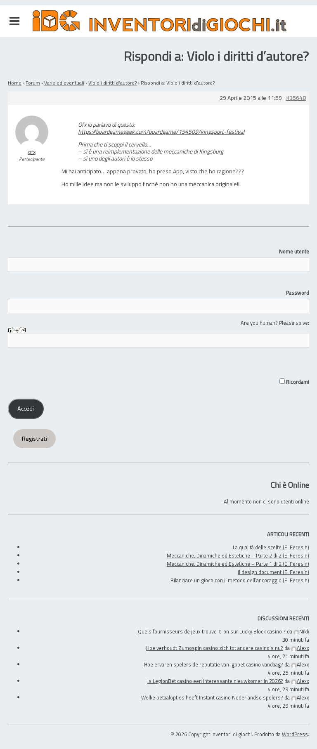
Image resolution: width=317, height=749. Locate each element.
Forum (33, 83)
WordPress (295, 734)
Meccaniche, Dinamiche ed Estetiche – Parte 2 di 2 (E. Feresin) (238, 555)
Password (297, 292)
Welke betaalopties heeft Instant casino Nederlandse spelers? (212, 697)
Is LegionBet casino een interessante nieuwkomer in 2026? (215, 681)
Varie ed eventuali (64, 83)
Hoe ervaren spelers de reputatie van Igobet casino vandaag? (213, 664)
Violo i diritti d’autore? (112, 83)
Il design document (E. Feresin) (273, 572)
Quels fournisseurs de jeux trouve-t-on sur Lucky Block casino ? (212, 631)
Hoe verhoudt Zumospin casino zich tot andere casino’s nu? (214, 648)
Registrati (34, 438)
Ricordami (297, 382)
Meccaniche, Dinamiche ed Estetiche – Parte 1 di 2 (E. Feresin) (238, 564)
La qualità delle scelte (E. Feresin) (271, 547)
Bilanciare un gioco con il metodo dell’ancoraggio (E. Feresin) (239, 580)
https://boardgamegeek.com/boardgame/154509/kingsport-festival (161, 131)
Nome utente (294, 251)
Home (14, 83)
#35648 (296, 98)
